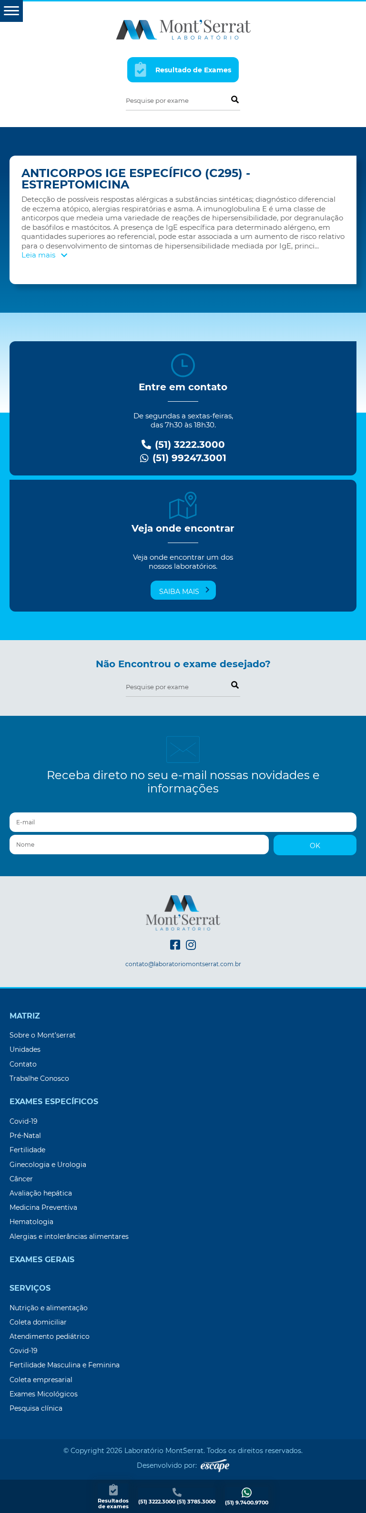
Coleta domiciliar (38, 1322)
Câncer (21, 1179)
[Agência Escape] (215, 1465)
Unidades (25, 1049)
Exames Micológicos (44, 1394)
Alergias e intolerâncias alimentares (69, 1236)
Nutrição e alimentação (49, 1308)
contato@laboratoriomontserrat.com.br (183, 964)
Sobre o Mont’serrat (43, 1035)
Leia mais (39, 254)
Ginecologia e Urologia (48, 1164)
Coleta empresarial (41, 1379)
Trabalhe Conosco (39, 1078)
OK (315, 845)
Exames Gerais (42, 1260)
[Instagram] (191, 945)
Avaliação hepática (41, 1193)
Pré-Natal (25, 1135)
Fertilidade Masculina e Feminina (65, 1365)
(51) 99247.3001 (188, 458)
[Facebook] (175, 945)
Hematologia (31, 1221)
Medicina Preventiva (43, 1207)
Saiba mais (179, 591)
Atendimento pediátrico (50, 1336)
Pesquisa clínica (36, 1408)
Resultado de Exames (192, 70)
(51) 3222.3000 (188, 444)
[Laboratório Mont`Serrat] (183, 29)
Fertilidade (27, 1150)
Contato (23, 1064)
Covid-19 (24, 1121)
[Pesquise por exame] (234, 99)
